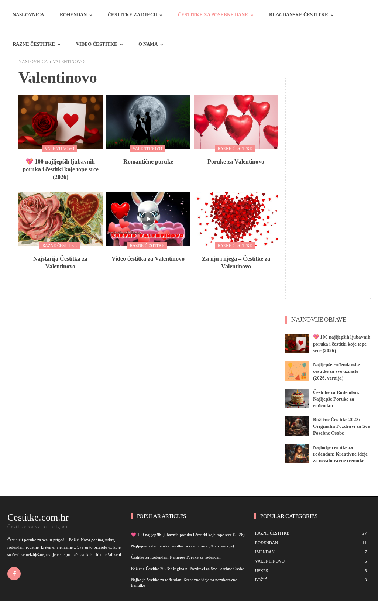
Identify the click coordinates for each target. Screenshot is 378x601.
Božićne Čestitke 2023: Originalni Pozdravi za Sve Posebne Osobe (341, 426)
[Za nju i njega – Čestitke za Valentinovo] (236, 219)
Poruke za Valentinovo (235, 161)
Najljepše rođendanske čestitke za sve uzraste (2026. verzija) (336, 371)
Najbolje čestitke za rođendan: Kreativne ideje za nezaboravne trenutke (340, 453)
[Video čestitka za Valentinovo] (148, 219)
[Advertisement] (332, 187)
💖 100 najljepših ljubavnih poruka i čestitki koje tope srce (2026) (61, 169)
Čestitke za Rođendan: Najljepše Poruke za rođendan (336, 398)
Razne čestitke (235, 148)
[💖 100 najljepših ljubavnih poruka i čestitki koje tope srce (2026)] (60, 122)
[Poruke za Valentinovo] (236, 122)
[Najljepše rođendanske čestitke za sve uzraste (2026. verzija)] (297, 371)
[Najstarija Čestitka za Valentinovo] (60, 219)
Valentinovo (59, 148)
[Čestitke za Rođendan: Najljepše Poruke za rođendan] (297, 398)
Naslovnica (33, 61)
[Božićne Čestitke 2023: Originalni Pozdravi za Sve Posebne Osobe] (297, 426)
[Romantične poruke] (148, 122)
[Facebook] (14, 573)
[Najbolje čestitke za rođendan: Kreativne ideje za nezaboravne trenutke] (297, 453)
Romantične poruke (148, 161)
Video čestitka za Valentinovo (148, 258)
